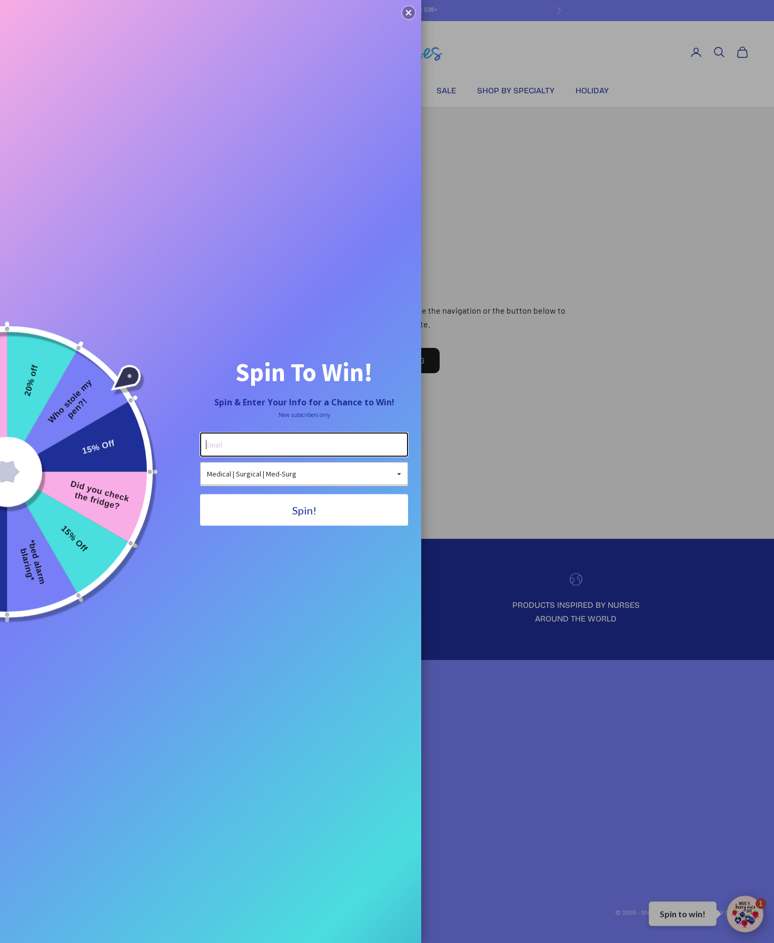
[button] (408, 12)
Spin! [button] (304, 509)
